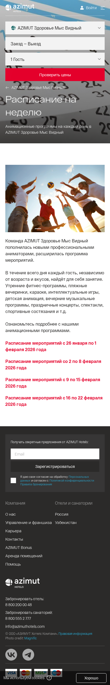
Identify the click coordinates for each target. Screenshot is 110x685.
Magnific (30, 638)
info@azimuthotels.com (25, 626)
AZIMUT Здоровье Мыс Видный (38, 87)
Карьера (13, 530)
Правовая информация (75, 633)
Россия (61, 514)
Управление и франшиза (28, 522)
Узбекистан (66, 522)
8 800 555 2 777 (18, 618)
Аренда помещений (23, 555)
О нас (10, 514)
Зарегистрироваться (55, 466)
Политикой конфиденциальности (71, 480)
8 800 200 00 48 (18, 604)
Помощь (13, 564)
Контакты (14, 539)
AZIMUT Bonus (18, 547)
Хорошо (91, 678)
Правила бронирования (36, 484)
